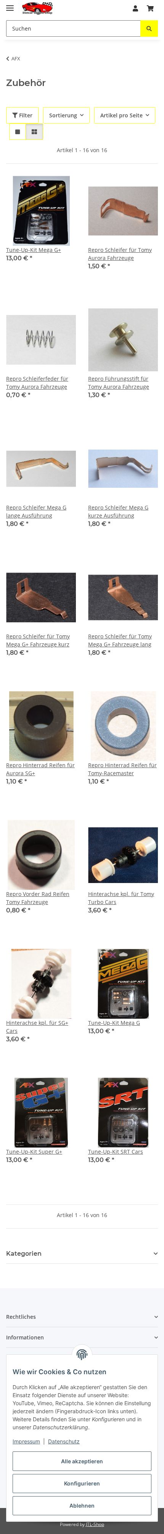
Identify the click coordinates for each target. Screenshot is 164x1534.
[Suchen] (149, 28)
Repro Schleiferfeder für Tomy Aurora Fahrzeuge (37, 382)
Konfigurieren (82, 1483)
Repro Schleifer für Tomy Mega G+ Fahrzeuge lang (120, 640)
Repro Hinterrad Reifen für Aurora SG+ (40, 769)
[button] (135, 8)
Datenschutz (64, 1441)
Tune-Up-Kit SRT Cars (115, 1151)
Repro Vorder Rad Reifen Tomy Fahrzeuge (37, 898)
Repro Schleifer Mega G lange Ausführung (36, 511)
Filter (25, 115)
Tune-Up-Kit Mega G (114, 1022)
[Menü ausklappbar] (10, 5)
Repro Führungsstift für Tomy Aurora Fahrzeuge (118, 382)
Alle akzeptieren (82, 1461)
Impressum (26, 1441)
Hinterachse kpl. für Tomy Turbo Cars (121, 898)
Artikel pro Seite (121, 115)
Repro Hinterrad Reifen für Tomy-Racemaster (122, 769)
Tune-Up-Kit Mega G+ (33, 249)
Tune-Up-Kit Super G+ (34, 1151)
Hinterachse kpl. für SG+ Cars (37, 1026)
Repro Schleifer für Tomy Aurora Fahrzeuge (120, 253)
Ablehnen (82, 1505)
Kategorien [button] (24, 1253)
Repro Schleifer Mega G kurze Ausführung (118, 511)
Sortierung (63, 115)
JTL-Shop (95, 1524)
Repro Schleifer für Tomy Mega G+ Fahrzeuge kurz (38, 640)
